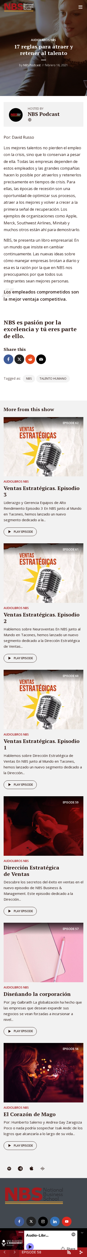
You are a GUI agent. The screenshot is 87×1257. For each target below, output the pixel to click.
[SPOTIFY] (9, 1169)
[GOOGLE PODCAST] (42, 1169)
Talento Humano (53, 379)
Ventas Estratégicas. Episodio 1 (42, 744)
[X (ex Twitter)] (31, 1221)
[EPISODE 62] (43, 446)
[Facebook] (19, 1221)
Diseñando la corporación (37, 993)
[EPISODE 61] (43, 572)
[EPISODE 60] (43, 699)
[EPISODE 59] (43, 825)
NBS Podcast (32, 65)
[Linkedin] (55, 1221)
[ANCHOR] (20, 1169)
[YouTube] (67, 1221)
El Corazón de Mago (30, 1114)
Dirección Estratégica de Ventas (31, 870)
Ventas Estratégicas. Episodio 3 (42, 491)
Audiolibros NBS (43, 40)
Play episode (23, 532)
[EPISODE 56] (43, 1072)
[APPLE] (31, 1169)
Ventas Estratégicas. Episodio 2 (42, 617)
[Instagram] (43, 1221)
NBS (29, 379)
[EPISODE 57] (43, 952)
